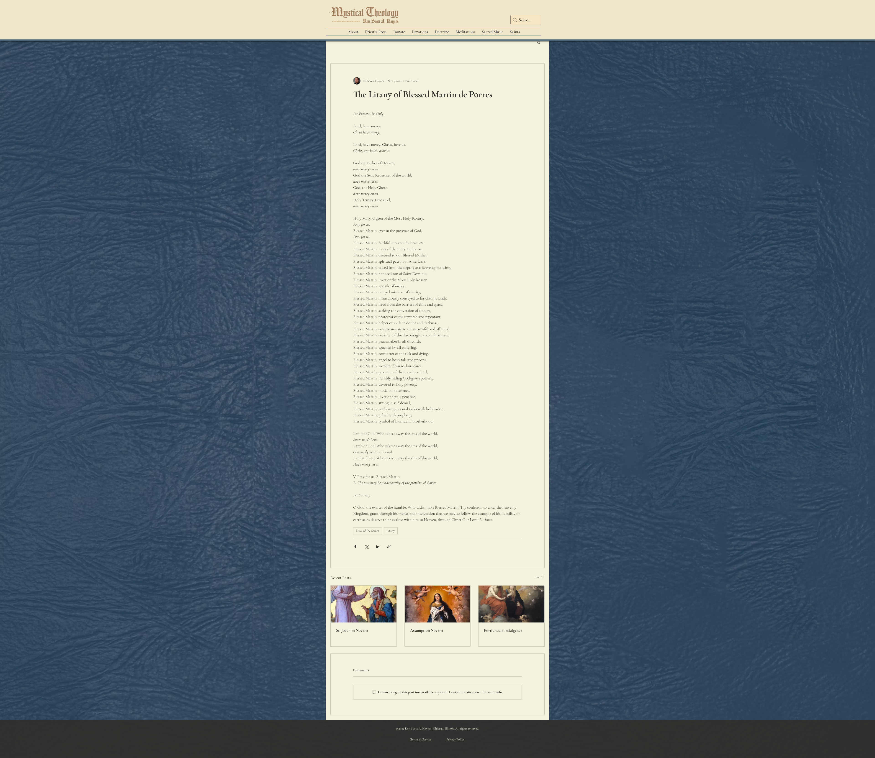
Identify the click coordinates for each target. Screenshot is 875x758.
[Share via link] (389, 546)
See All (540, 577)
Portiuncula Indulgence (503, 630)
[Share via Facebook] (355, 546)
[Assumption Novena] (438, 604)
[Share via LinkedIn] (378, 546)
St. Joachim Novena (352, 630)
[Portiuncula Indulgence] (511, 604)
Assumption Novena (426, 630)
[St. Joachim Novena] (363, 604)
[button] (539, 42)
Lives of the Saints (367, 531)
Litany (391, 531)
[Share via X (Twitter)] (366, 546)
